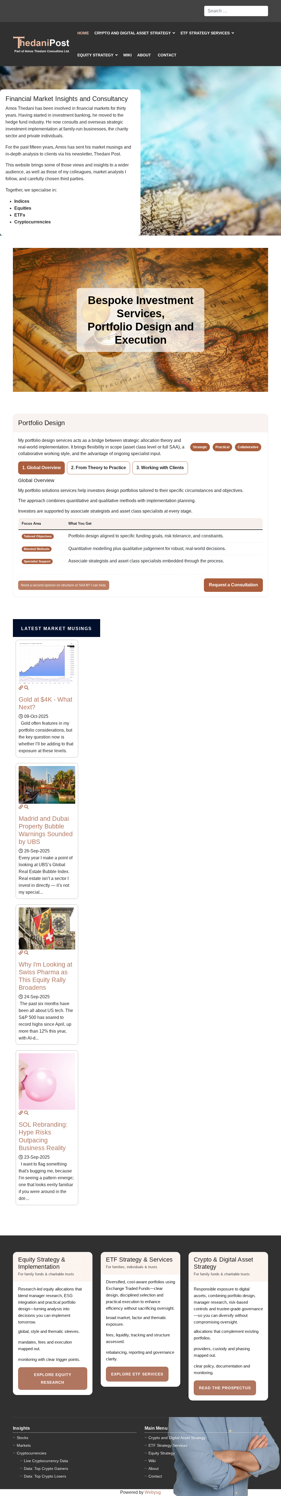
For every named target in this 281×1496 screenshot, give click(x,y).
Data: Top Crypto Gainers (46, 1468)
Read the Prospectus (225, 1388)
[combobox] (236, 11)
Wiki (127, 55)
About (144, 55)
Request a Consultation (233, 584)
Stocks (22, 1437)
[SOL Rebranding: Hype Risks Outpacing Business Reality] (21, 1113)
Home (83, 33)
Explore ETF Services (137, 1374)
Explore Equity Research (52, 1378)
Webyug (153, 1492)
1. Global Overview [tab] (41, 467)
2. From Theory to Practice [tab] (98, 467)
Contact (167, 55)
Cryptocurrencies (31, 1453)
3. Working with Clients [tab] (160, 467)
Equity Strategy (95, 55)
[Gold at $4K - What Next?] (21, 687)
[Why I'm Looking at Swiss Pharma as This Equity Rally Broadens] (21, 952)
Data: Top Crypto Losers (45, 1476)
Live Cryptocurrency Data (46, 1461)
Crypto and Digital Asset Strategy (132, 33)
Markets (24, 1445)
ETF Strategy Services (205, 33)
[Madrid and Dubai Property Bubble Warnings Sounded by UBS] (21, 807)
